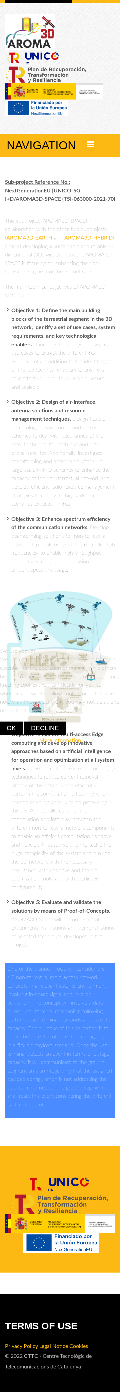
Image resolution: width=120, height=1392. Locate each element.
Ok (11, 728)
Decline (45, 728)
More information (60, 740)
